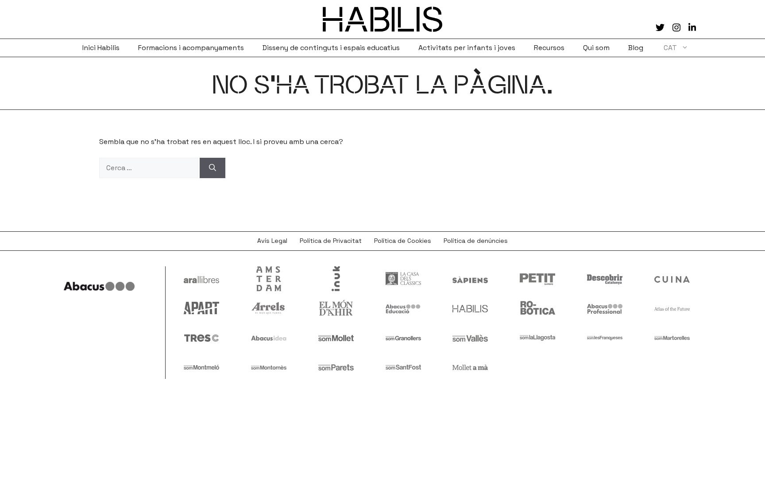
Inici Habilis (101, 47)
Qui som (596, 47)
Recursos (549, 47)
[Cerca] (212, 168)
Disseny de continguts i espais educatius (331, 47)
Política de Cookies (402, 241)
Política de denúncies (476, 241)
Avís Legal (272, 241)
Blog (635, 47)
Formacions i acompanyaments (191, 47)
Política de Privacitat (331, 241)
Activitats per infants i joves (466, 47)
